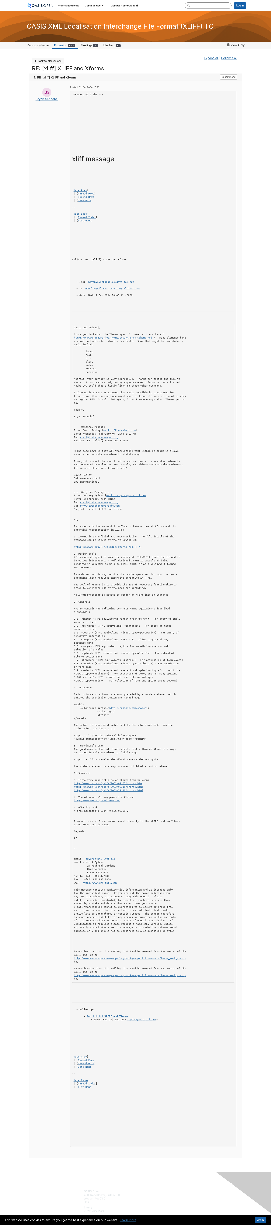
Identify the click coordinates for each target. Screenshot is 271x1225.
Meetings (89, 45)
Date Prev (80, 190)
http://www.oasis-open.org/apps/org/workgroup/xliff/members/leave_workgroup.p (130, 958)
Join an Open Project (150, 1196)
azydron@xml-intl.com (125, 288)
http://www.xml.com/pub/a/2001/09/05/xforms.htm (108, 783)
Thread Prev (86, 193)
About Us (195, 1191)
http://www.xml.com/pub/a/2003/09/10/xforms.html (108, 786)
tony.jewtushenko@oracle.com (100, 505)
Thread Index (87, 217)
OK (262, 1219)
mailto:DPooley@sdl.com (119, 430)
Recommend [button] (229, 77)
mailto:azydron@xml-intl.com (126, 495)
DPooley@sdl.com (96, 288)
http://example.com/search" (128, 708)
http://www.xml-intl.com (100, 882)
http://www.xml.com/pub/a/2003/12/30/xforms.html (108, 790)
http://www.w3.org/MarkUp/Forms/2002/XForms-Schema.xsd (113, 337)
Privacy (194, 1195)
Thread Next (86, 197)
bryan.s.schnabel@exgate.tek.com (111, 282)
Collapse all (229, 58)
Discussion (64, 45)
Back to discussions (49, 60)
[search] (188, 5)
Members (111, 45)
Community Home (38, 45)
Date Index (81, 213)
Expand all (211, 58)
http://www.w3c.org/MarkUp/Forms (97, 800)
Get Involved (144, 1191)
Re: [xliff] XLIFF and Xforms (107, 1016)
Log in (240, 5)
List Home (84, 220)
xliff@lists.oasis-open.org (99, 437)
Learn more (128, 1220)
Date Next (84, 200)
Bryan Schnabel (47, 99)
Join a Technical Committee (154, 1202)
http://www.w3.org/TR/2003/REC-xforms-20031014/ (108, 547)
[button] (95, 5)
